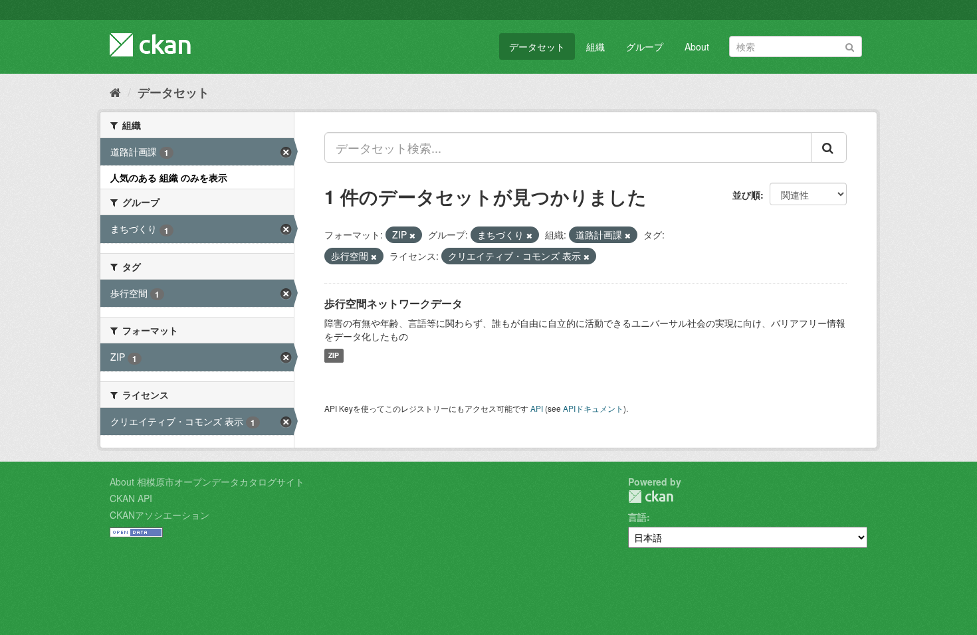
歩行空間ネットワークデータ (393, 303)
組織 (595, 46)
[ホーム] (115, 91)
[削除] (412, 235)
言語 (637, 516)
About (697, 46)
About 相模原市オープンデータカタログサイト (207, 481)
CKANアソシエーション (159, 514)
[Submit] (849, 45)
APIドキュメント (593, 408)
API (536, 408)
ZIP (333, 356)
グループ (644, 46)
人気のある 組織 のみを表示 (168, 177)
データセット (537, 46)
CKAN (650, 496)
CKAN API (131, 498)
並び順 (746, 194)
